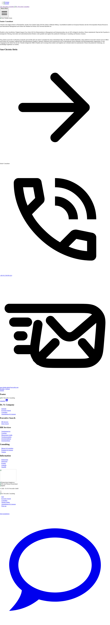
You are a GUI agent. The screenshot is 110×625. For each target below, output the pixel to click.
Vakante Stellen (5, 502)
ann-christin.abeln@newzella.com (9, 387)
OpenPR (3, 467)
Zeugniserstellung (6, 439)
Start (2, 497)
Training (3, 452)
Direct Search (5, 423)
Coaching (4, 433)
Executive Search (6, 410)
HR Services (4, 422)
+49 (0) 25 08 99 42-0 (6, 275)
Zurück (2, 390)
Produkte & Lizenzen (7, 450)
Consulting (4, 412)
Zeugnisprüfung (5, 440)
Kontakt (3, 463)
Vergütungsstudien (6, 437)
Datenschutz (4, 459)
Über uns (3, 506)
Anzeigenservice (5, 431)
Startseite (3, 408)
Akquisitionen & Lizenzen (8, 414)
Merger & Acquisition (7, 448)
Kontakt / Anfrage (5, 389)
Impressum (4, 461)
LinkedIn (3, 465)
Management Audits (6, 435)
